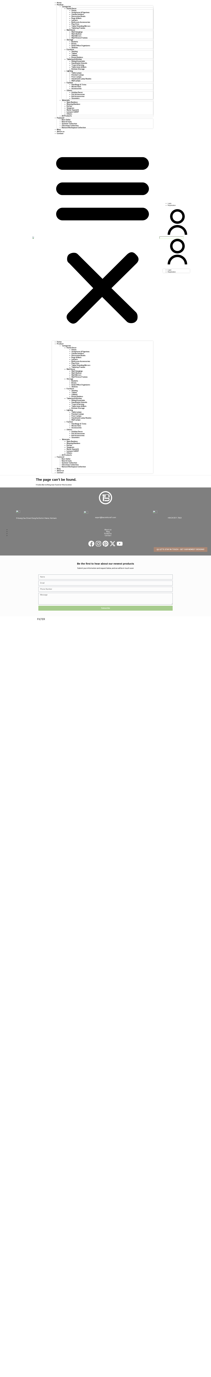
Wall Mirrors (76, 36)
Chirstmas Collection (70, 126)
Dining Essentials (78, 61)
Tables (74, 53)
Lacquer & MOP (73, 112)
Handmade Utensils (79, 63)
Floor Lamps (76, 77)
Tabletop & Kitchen (74, 59)
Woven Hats (76, 87)
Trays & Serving (77, 65)
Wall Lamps (75, 81)
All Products (67, 116)
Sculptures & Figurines (80, 12)
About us (60, 471)
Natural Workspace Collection (74, 128)
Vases (73, 10)
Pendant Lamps (77, 75)
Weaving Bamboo (73, 104)
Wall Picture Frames (79, 38)
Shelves (74, 48)
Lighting (70, 71)
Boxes (73, 44)
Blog (58, 469)
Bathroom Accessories (80, 22)
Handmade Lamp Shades (81, 79)
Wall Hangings (77, 32)
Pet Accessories (78, 94)
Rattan (69, 106)
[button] (102, 237)
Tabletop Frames (78, 28)
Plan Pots (75, 24)
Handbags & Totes (78, 85)
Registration (172, 205)
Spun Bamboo (72, 102)
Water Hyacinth (73, 110)
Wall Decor (71, 30)
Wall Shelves (76, 34)
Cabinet (74, 55)
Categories (66, 7)
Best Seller (66, 120)
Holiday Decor (77, 92)
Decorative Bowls (78, 16)
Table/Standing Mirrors (80, 26)
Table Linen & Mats (78, 67)
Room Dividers (77, 57)
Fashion (70, 83)
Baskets (74, 42)
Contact (60, 133)
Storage (70, 40)
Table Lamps (76, 73)
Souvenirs (75, 98)
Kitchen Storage (77, 69)
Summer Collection (69, 124)
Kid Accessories (77, 96)
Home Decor (72, 9)
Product (60, 5)
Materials (66, 100)
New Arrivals (67, 122)
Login (169, 203)
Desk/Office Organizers (80, 46)
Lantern (74, 20)
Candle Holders (77, 14)
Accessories (76, 89)
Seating (74, 51)
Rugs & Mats (76, 18)
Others (69, 90)
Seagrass (70, 108)
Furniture (70, 49)
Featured (60, 118)
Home (59, 342)
